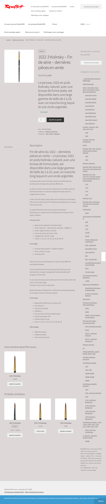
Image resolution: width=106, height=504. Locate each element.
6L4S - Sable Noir (90, 245)
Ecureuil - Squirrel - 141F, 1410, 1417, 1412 (91, 128)
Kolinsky (57, 134)
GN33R (87, 441)
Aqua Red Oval (90, 109)
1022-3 (51, 134)
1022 (47, 134)
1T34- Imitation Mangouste (90, 412)
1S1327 (87, 233)
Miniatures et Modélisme (91, 284)
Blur (86, 256)
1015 (86, 156)
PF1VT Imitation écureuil (93, 326)
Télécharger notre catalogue (40, 15)
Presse (72, 6)
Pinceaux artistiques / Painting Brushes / (90, 304)
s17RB (87, 281)
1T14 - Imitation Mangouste (90, 401)
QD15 (87, 213)
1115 (86, 188)
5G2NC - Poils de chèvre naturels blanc (92, 316)
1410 (86, 133)
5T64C (87, 236)
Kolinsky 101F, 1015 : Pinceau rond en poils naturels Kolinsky (92, 151)
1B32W (87, 380)
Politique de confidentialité (14, 492)
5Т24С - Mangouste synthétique (91, 241)
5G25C (87, 312)
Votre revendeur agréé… (39, 11)
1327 (86, 366)
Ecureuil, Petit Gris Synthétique (89, 141)
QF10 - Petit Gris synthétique (90, 431)
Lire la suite (40, 431)
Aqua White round (91, 249)
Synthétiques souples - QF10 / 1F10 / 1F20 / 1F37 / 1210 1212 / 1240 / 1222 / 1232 (92, 424)
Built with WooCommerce (34, 492)
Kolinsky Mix (87, 209)
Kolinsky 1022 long (18, 40)
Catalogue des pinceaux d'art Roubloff (93, 264)
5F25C (87, 308)
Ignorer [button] (101, 501)
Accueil (8, 40)
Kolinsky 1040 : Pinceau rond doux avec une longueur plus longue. (92, 169)
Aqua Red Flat (89, 106)
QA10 (87, 268)
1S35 (86, 397)
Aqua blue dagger (90, 99)
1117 (86, 191)
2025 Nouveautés (88, 84)
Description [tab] (8, 147)
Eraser (85, 145)
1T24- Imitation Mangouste (90, 407)
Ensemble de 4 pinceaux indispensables (93, 289)
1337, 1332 (88, 370)
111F (86, 195)
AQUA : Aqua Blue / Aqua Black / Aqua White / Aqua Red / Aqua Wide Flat (91, 90)
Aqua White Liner (90, 116)
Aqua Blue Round (90, 102)
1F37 (86, 229)
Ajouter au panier (55, 120)
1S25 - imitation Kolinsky (93, 393)
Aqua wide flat (90, 252)
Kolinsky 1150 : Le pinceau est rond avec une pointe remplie (91, 204)
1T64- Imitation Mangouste (90, 418)
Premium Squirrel (88, 345)
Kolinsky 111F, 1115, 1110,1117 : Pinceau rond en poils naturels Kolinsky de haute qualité (91, 178)
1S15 (86, 389)
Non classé (86, 299)
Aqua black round (90, 95)
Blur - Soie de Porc (91, 259)
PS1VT (87, 330)
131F (86, 222)
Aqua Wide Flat (90, 123)
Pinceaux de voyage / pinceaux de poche (89, 322)
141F (86, 136)
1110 (86, 184)
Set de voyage (89, 272)
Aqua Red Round (90, 113)
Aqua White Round (91, 120)
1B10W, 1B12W (89, 373)
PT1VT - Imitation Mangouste (91, 340)
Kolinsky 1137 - (87, 198)
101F (86, 160)
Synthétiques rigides (89, 363)
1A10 (86, 226)
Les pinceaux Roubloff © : (59, 6)
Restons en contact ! (55, 11)
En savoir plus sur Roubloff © (40, 6)
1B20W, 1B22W (89, 377)
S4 (83, 348)
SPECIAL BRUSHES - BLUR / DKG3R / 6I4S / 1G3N (91, 353)
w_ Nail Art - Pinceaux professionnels (90, 437)
